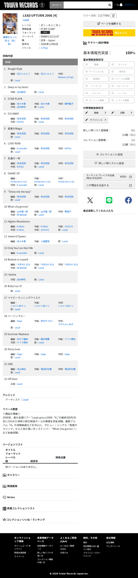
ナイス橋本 (70, 339)
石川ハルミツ (23, 73)
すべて (55, 5)
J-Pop (44, 48)
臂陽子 (68, 211)
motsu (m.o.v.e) (19, 181)
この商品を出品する (97, 185)
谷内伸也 (21, 92)
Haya (19, 321)
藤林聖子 (69, 103)
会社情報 (110, 542)
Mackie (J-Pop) (65, 77)
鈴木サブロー (47, 321)
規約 (85, 542)
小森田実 (45, 241)
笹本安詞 (21, 118)
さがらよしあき (65, 324)
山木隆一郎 (22, 211)
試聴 (122, 112)
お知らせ (64, 552)
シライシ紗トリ (18, 305)
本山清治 (21, 369)
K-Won (20, 229)
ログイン (130, 4)
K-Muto (20, 226)
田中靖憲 (45, 339)
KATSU (20, 121)
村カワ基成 (22, 339)
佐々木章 (21, 103)
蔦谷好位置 (46, 369)
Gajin (19, 354)
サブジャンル (96, 119)
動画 (96, 112)
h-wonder (22, 148)
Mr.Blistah (22, 214)
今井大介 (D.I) (23, 264)
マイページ (19, 556)
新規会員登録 (20, 552)
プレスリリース (113, 546)
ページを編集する (111, 23)
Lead (26, 20)
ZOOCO (69, 226)
